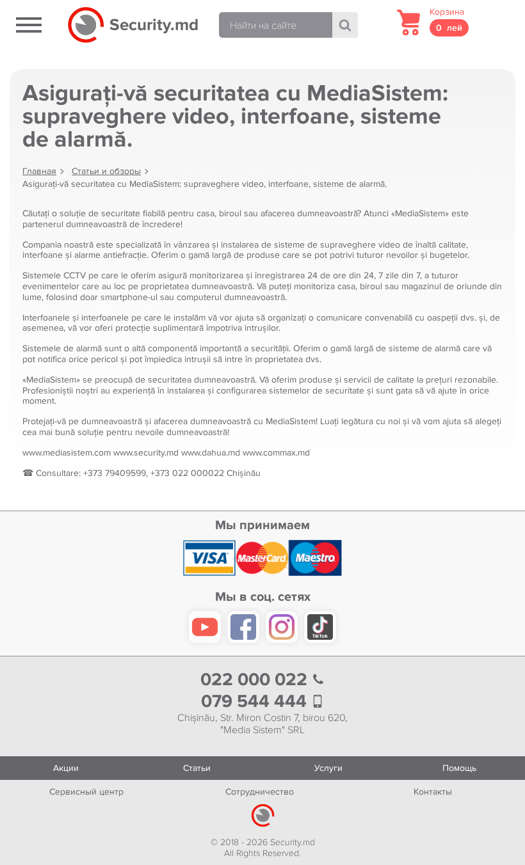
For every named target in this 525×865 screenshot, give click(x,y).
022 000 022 (256, 679)
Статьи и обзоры (106, 171)
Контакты (433, 791)
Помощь (459, 768)
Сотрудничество (259, 791)
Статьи (197, 768)
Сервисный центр (86, 791)
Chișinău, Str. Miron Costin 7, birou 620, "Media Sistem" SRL (262, 724)
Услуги (328, 768)
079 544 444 (256, 701)
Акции (66, 768)
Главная (39, 171)
